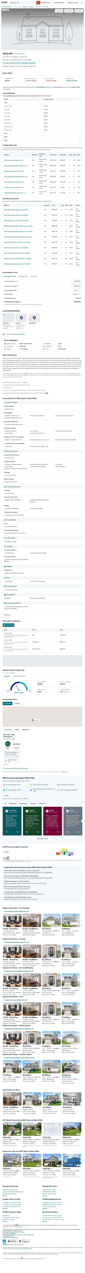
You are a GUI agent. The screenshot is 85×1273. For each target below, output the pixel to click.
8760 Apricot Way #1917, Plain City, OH (16, 165)
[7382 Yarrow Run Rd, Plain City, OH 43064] (52, 1160)
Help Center (35, 1258)
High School (26, 729)
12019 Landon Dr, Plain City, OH (13, 160)
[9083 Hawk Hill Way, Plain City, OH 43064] (72, 1099)
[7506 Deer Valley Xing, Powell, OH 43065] (32, 1129)
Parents (33, 803)
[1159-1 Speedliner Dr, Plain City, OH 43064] (71, 920)
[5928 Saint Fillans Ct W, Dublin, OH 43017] (72, 1129)
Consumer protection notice (28, 1234)
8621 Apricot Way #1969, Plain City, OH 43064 (18, 231)
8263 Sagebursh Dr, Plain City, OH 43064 (16, 220)
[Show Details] (80, 103)
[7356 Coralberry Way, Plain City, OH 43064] (72, 1160)
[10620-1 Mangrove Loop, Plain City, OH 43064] (32, 1066)
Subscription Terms (58, 1247)
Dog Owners (23, 803)
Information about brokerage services (13, 1234)
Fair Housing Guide (24, 1247)
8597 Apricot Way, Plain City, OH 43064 (16, 215)
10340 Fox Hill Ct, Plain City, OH (13, 187)
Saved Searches (59, 2)
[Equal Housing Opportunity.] (22, 1258)
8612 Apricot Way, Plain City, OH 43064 (16, 247)
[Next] (81, 925)
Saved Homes (46, 2)
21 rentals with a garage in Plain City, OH (16, 942)
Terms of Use (50, 1247)
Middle (17, 729)
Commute (42, 803)
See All (7, 796)
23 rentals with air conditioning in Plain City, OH (19, 971)
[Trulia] (4, 1241)
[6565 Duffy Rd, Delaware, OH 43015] (12, 1129)
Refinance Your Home (28, 63)
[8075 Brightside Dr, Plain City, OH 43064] (32, 920)
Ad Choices (75, 1247)
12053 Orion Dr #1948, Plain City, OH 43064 (17, 264)
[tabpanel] (42, 292)
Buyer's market (19, 692)
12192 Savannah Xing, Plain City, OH (14, 193)
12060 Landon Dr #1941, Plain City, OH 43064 (18, 258)
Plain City (25, 7)
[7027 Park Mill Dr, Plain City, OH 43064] (12, 920)
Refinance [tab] (34, 276)
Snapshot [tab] (7, 676)
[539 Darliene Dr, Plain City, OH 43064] (51, 920)
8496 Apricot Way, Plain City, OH (14, 171)
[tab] (8, 625)
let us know (55, 1254)
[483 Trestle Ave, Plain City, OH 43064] (51, 951)
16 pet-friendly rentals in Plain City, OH (16, 911)
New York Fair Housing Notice (9, 1233)
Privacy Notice (69, 1247)
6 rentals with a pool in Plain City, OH (15, 1000)
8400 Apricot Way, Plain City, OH (14, 182)
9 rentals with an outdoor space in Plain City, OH (19, 1057)
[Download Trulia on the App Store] (12, 1241)
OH (20, 7)
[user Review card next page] (82, 821)
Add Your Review (42, 838)
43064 (31, 7)
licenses (47, 1229)
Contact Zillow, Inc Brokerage (10, 1237)
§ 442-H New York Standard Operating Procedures (13, 1232)
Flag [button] (17, 831)
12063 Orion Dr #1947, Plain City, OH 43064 (17, 242)
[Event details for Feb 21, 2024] (80, 635)
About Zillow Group (14, 1247)
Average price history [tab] (19, 676)
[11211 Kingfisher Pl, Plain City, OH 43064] (71, 1066)
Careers (30, 1247)
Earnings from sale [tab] (10, 276)
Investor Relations (42, 1247)
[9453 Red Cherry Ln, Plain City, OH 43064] (52, 1129)
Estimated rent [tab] (23, 276)
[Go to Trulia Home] (5, 2)
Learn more (64, 771)
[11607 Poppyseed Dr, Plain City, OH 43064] (32, 1160)
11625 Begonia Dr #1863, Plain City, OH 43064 (18, 237)
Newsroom (35, 1247)
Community (12, 803)
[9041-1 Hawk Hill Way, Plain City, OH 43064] (71, 951)
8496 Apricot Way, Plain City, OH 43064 (16, 209)
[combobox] (24, 2)
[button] (38, 2)
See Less (7, 615)
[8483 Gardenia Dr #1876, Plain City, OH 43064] (12, 1160)
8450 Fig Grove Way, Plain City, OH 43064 (17, 253)
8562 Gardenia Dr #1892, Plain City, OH (15, 176)
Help (64, 1247)
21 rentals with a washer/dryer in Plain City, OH (18, 1029)
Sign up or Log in (73, 2)
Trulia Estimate (10, 96)
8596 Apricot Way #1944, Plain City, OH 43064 (18, 226)
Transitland (23, 1225)
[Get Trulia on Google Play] (24, 1241)
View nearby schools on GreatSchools (16, 768)
